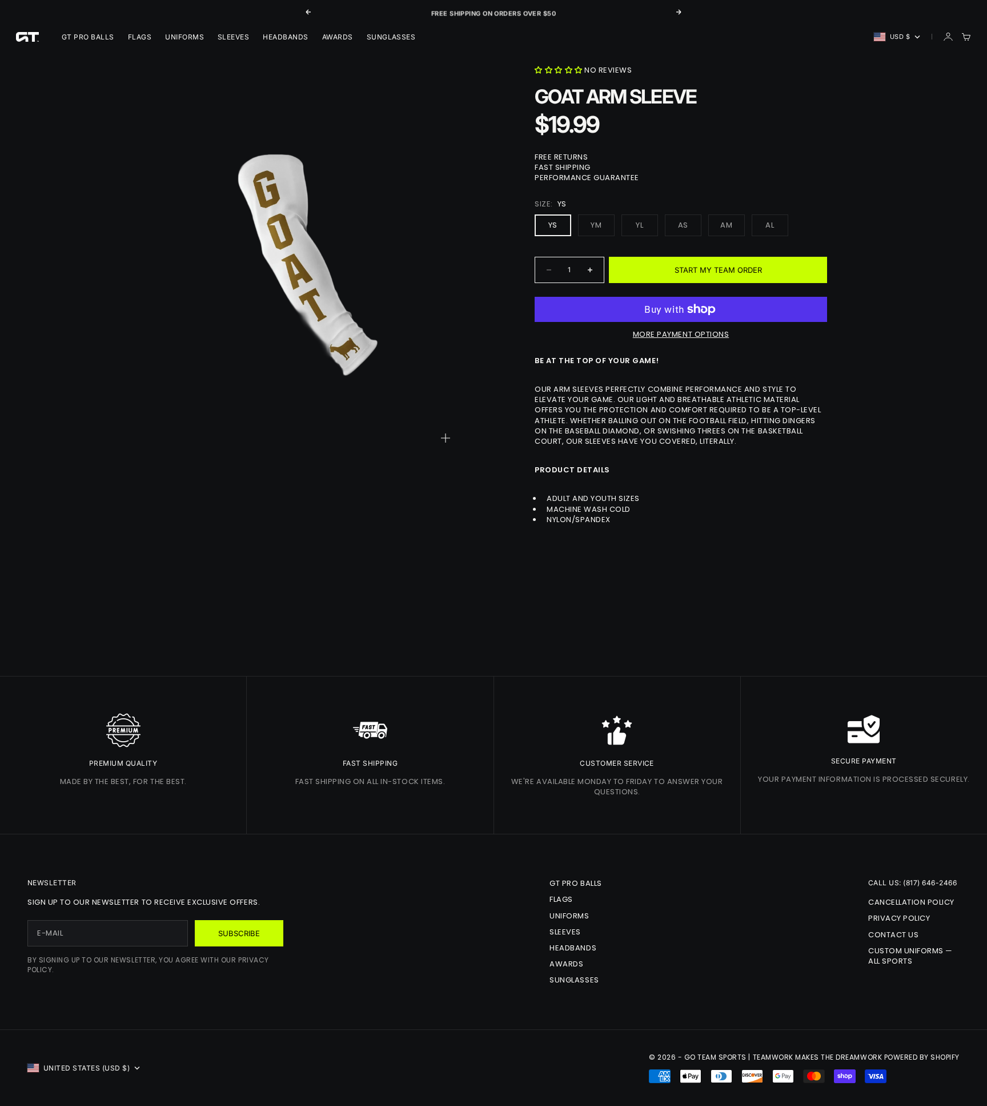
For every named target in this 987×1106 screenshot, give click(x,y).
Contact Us (893, 934)
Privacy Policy (899, 918)
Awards (337, 37)
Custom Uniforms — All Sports (910, 955)
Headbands (285, 37)
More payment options (681, 334)
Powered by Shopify (922, 1057)
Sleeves (233, 37)
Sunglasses (391, 37)
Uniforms (184, 37)
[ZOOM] (445, 438)
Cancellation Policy (911, 902)
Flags (139, 37)
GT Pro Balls (88, 37)
